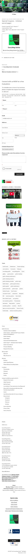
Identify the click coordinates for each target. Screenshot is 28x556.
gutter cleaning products (8, 278)
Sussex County (20, 308)
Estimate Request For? (8, 146)
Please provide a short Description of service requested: (13, 154)
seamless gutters (7, 305)
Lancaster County (7, 293)
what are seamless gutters (16, 310)
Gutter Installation (14, 500)
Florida (5, 375)
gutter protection (6, 288)
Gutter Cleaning (7, 336)
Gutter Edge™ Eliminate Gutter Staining (14, 510)
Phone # (4, 109)
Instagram (7, 398)
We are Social (7, 396)
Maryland (21, 293)
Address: (4, 122)
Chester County (15, 474)
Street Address (5, 127)
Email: (3, 115)
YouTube (7, 404)
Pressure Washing (8, 346)
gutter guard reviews (15, 283)
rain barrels (5, 303)
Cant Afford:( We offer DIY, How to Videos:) (13, 394)
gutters (21, 288)
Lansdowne (14, 293)
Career (5, 392)
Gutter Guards (14, 504)
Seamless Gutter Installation (10, 330)
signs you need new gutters (9, 308)
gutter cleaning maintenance (9, 276)
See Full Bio (20, 50)
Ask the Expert (7, 384)
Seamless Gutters (9, 57)
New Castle (18, 296)
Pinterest (7, 402)
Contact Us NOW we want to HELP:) (10, 378)
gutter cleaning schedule (8, 281)
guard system (10, 274)
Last (15, 105)
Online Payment (7, 382)
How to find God (7, 406)
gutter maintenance (15, 286)
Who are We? (5, 351)
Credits (24, 552)
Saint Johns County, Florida (8, 480)
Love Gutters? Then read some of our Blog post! (14, 386)
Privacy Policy (7, 408)
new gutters (15, 298)
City (3, 137)
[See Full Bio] (24, 50)
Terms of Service (7, 410)
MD (3, 296)
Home (3, 326)
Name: (4, 100)
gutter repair (15, 288)
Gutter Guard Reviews (8, 362)
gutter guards (6, 286)
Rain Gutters (12, 303)
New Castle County (7, 298)
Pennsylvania (17, 301)
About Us (6, 353)
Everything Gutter (11, 8)
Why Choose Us (7, 355)
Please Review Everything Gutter (11, 364)
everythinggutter (16, 271)
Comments (12, 269)
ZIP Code (4, 143)
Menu (14, 14)
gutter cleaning (18, 274)
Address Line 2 (5, 132)
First (3, 105)
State (16, 137)
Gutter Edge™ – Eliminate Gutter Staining (13, 342)
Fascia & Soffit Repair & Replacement (14, 508)
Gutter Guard (5, 283)
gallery (4, 274)
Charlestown (12, 266)
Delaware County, (6, 476)
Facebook (7, 400)
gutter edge (18, 281)
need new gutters (10, 296)
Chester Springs (20, 266)
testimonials (5, 310)
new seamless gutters (8, 301)
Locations (4, 367)
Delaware (19, 269)
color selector (6, 269)
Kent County (14, 291)
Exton (23, 271)
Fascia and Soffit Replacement (10, 340)
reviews (18, 303)
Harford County (6, 291)
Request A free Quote (8, 348)
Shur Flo (19, 305)
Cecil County (5, 266)
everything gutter (7, 271)
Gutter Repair (7, 338)
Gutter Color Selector (8, 344)
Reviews (4, 358)
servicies (14, 305)
